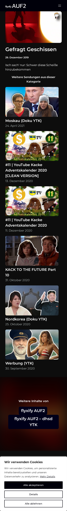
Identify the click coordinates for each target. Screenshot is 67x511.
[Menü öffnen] (60, 6)
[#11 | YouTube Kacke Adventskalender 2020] (32, 201)
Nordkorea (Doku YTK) (26, 319)
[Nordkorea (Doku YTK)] (32, 300)
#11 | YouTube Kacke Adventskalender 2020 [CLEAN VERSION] (26, 170)
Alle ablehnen (33, 503)
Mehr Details (47, 476)
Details (33, 494)
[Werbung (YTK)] (32, 345)
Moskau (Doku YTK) (23, 121)
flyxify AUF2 (33, 410)
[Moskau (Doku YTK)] (32, 102)
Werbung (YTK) (19, 363)
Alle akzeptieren (33, 485)
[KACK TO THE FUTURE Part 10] (32, 251)
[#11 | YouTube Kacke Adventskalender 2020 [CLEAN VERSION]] (32, 146)
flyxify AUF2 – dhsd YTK (33, 421)
